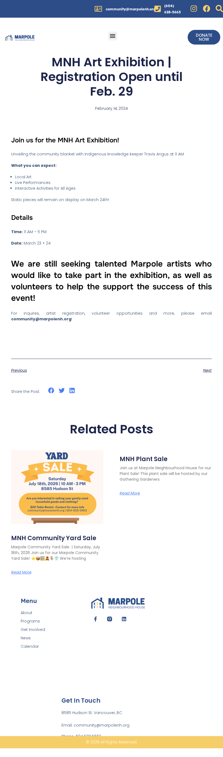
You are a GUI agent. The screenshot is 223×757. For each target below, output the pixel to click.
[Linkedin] (123, 619)
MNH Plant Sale (144, 459)
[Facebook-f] (95, 619)
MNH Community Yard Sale (53, 538)
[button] (112, 36)
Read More (130, 493)
